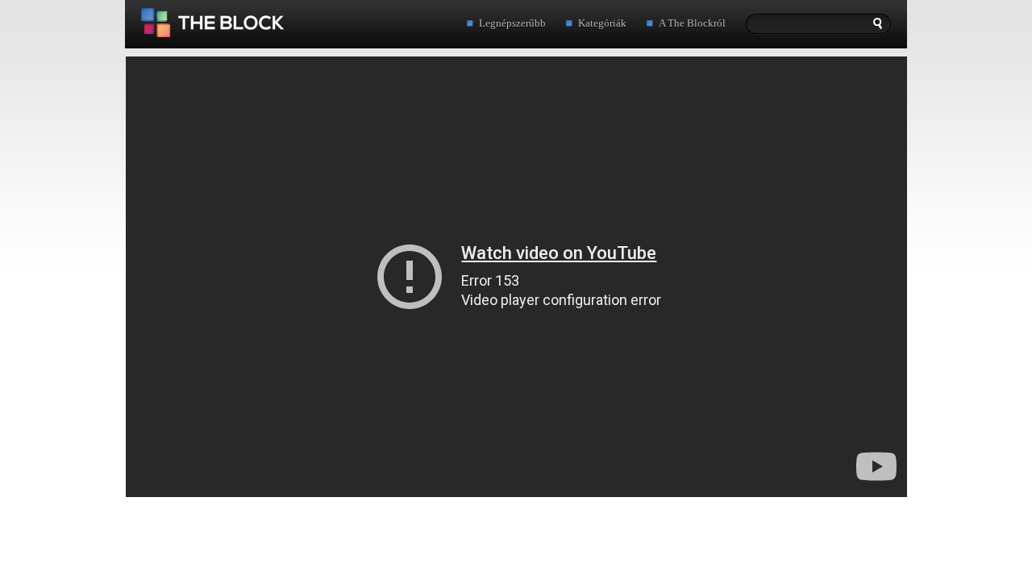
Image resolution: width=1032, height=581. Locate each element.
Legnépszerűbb (512, 23)
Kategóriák (602, 23)
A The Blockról (692, 23)
